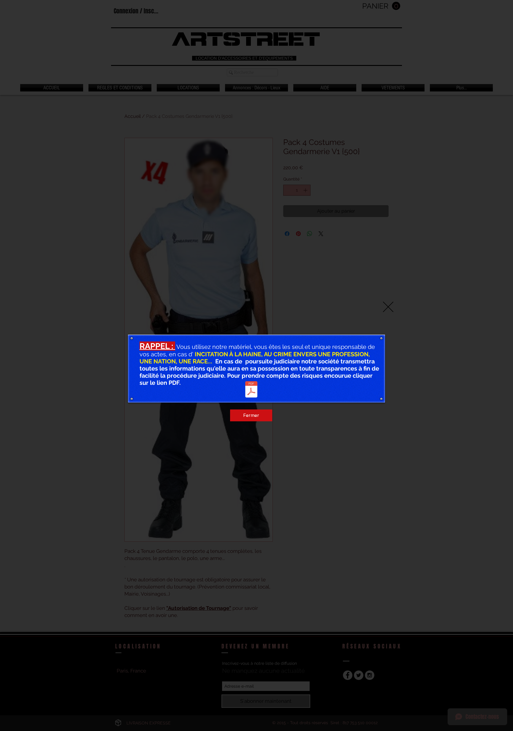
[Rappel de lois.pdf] (251, 390)
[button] (388, 307)
